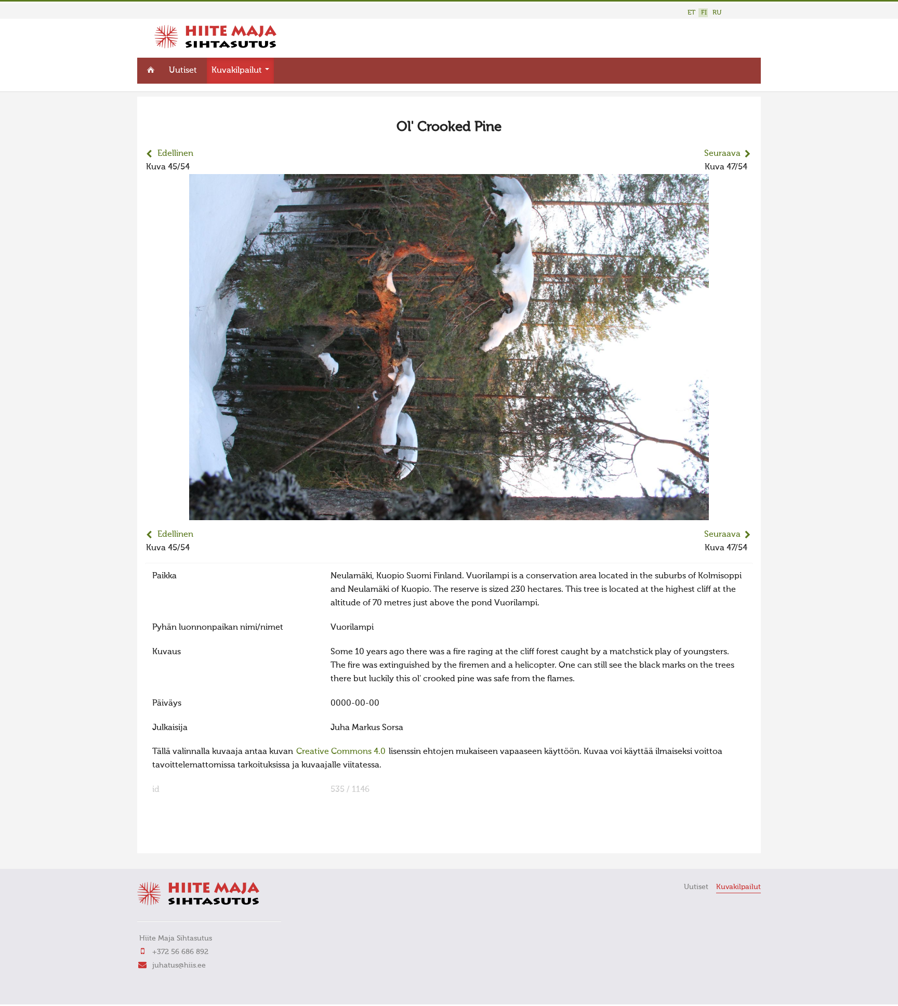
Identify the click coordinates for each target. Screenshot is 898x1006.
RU (716, 12)
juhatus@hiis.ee (179, 965)
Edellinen (175, 154)
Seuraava (722, 154)
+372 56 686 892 (180, 952)
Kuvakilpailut (238, 71)
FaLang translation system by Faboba (181, 839)
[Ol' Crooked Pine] (449, 513)
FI (704, 12)
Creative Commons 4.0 (341, 752)
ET (691, 12)
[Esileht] (215, 46)
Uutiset (183, 71)
